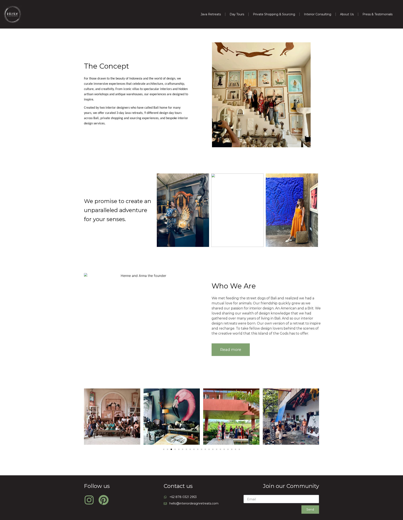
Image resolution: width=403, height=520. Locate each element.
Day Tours (237, 14)
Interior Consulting (317, 14)
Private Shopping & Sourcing (274, 14)
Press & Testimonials (377, 14)
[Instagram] (89, 500)
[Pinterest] (103, 500)
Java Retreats (211, 14)
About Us (347, 14)
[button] (231, 349)
